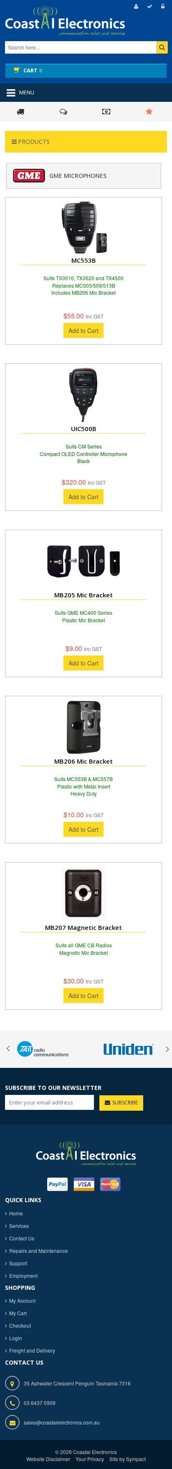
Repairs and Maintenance (38, 1250)
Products (34, 141)
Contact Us (21, 1238)
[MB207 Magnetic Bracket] (83, 894)
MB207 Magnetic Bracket (83, 927)
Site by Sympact (127, 1458)
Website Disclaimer (48, 1458)
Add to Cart (83, 330)
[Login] (161, 6)
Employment (23, 1275)
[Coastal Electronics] (80, 28)
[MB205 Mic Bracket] (83, 561)
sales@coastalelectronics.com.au (62, 1422)
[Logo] (86, 1152)
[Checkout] (148, 6)
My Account (22, 1300)
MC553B (83, 260)
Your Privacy (90, 1458)
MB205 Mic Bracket (83, 595)
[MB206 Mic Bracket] (83, 727)
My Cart (18, 1312)
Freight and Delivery (32, 1350)
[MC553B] (83, 228)
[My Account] (135, 6)
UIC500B (83, 428)
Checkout (20, 1325)
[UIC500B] (83, 395)
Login (15, 1337)
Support (18, 1263)
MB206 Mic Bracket (83, 761)
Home (16, 1213)
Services (19, 1225)
